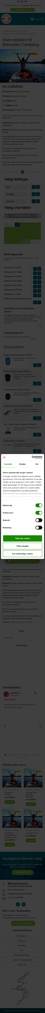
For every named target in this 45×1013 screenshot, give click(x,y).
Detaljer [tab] (22, 464)
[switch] (38, 513)
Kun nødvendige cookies (22, 554)
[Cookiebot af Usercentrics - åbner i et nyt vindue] (32, 457)
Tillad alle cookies (22, 538)
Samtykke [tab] (8, 464)
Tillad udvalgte (22, 546)
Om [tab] (36, 464)
